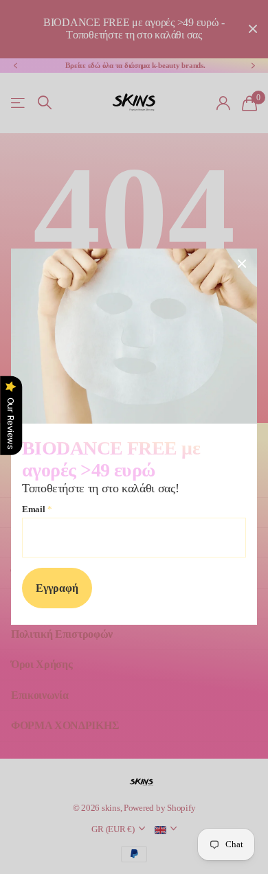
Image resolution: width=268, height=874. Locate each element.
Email (37, 509)
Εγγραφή (57, 589)
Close (242, 264)
